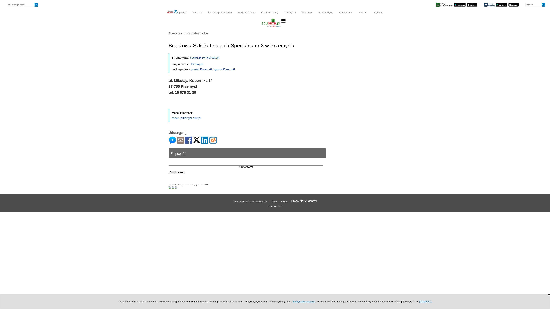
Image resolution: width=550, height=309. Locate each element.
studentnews (345, 12)
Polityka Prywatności (275, 207)
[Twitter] (196, 142)
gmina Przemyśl (224, 69)
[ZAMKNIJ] (425, 301)
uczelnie (363, 12)
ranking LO (290, 12)
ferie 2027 (307, 12)
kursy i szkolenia (246, 12)
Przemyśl (197, 64)
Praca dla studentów (304, 201)
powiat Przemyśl (201, 69)
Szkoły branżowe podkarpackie (188, 33)
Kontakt (274, 201)
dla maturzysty (325, 12)
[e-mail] (180, 142)
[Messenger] (172, 142)
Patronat (284, 201)
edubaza (197, 12)
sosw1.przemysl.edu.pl (204, 57)
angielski (378, 12)
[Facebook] (188, 142)
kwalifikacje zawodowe (220, 12)
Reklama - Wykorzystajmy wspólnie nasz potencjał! (250, 201)
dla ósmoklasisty (269, 12)
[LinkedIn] (204, 142)
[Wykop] (213, 142)
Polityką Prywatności (304, 301)
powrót (177, 152)
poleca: (183, 12)
